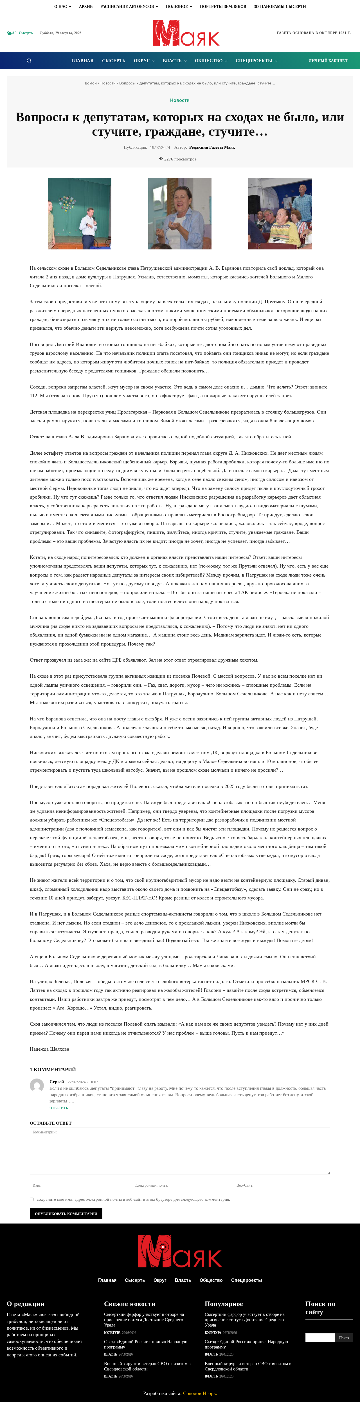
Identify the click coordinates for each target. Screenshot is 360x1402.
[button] (29, 60)
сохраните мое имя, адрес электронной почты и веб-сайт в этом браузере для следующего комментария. (133, 1199)
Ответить (59, 1108)
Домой (91, 83)
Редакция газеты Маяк (212, 147)
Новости (108, 83)
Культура (112, 1333)
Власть (110, 1354)
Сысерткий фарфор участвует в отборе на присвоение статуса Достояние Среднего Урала (144, 1319)
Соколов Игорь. (200, 1393)
